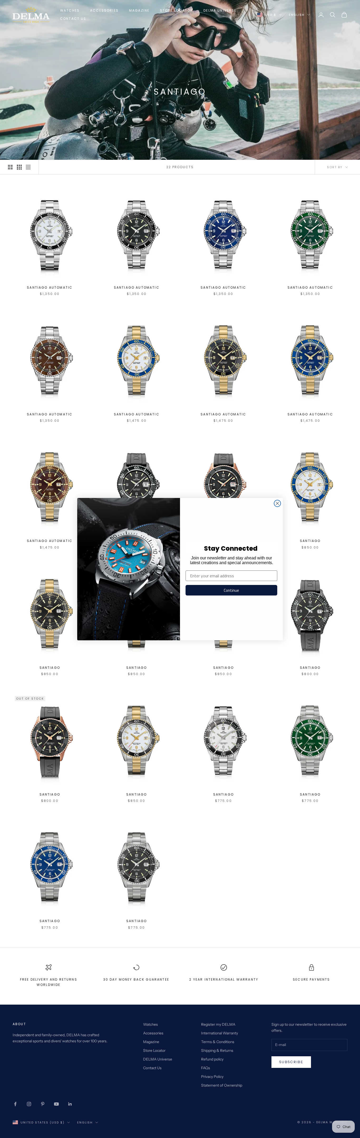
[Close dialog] (277, 503)
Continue (231, 590)
